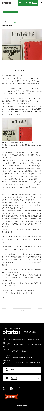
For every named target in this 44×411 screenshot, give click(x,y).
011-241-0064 (30, 331)
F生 (14, 22)
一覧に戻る (22, 311)
